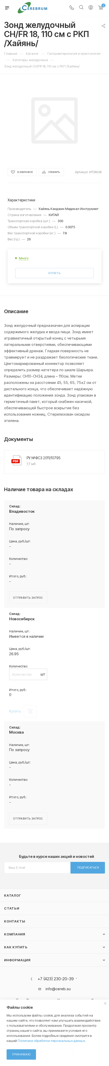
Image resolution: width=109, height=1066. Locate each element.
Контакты (14, 921)
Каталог (12, 895)
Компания (14, 934)
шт (43, 674)
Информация (17, 960)
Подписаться (88, 867)
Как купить (16, 947)
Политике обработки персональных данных (51, 1041)
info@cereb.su (58, 988)
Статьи (11, 908)
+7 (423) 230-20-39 (56, 979)
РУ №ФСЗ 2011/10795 (44, 458)
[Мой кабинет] (90, 8)
